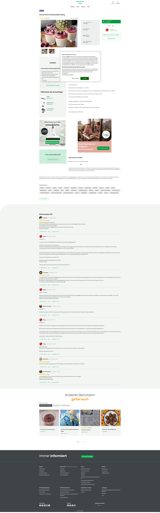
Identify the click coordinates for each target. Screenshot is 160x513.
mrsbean (65, 433)
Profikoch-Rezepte (44, 192)
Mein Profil (68, 466)
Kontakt (104, 493)
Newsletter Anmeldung (87, 456)
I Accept (85, 78)
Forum (82, 466)
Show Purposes (75, 78)
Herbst (107, 187)
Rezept (40, 466)
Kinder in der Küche (105, 190)
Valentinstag (43, 190)
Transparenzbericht (64, 492)
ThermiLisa (41, 239)
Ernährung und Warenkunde (87, 480)
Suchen (103, 466)
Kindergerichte (92, 192)
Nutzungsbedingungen (44, 490)
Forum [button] (77, 6)
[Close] (99, 52)
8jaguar (44, 431)
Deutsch (81, 187)
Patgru (112, 29)
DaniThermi (41, 309)
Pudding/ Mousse (114, 192)
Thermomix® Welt (85, 471)
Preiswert (66, 187)
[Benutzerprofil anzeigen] (107, 29)
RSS (103, 495)
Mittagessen (84, 192)
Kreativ (60, 187)
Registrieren (63, 471)
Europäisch (73, 187)
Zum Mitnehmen (116, 190)
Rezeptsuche (42, 469)
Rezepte (83, 475)
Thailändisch (88, 187)
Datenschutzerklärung (86, 490)
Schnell (54, 187)
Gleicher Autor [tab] (57, 405)
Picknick (91, 190)
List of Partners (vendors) (67, 74)
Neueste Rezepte (43, 473)
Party (62, 190)
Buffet (67, 190)
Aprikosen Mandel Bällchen (109, 429)
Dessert (106, 192)
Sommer (101, 187)
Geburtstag (73, 190)
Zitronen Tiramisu (86, 430)
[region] (80, 66)
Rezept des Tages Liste (44, 475)
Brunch (77, 192)
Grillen (96, 190)
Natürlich (48, 187)
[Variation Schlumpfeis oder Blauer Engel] (70, 418)
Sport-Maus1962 (43, 346)
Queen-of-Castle (43, 292)
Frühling (95, 187)
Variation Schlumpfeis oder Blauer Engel (69, 430)
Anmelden (62, 469)
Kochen (100, 192)
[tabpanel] (80, 426)
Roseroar (85, 432)
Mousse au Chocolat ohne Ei (47, 429)
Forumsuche (105, 471)
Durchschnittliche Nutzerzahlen (67, 490)
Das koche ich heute (85, 482)
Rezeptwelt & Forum (85, 469)
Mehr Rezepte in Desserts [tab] (45, 405)
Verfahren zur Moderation (45, 494)
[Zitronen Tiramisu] (90, 418)
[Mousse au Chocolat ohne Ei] (49, 418)
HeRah (105, 431)
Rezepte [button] (72, 6)
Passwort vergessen (64, 473)
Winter (112, 187)
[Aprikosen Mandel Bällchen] (111, 418)
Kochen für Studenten (56, 192)
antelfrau (45, 217)
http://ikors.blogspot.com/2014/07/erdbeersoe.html (80, 101)
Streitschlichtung (64, 497)
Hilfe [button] (88, 6)
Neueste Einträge (64, 475)
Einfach (42, 187)
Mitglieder (83, 473)
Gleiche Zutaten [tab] (65, 405)
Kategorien (41, 471)
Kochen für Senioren (68, 192)
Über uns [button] (83, 6)
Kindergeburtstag (83, 190)
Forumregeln (42, 492)
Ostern (49, 190)
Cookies (83, 492)
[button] (112, 2)
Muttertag (56, 190)
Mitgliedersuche (105, 473)
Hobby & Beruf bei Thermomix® (88, 484)
